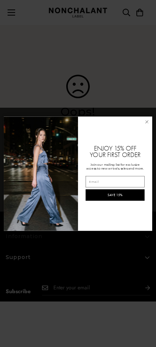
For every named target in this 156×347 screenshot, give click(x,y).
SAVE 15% (115, 195)
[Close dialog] (147, 121)
